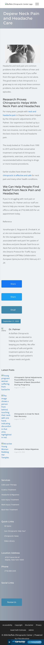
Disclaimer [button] (29, 625)
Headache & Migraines (10, 495)
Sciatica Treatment (8, 490)
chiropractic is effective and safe (17, 175)
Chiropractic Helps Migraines (26, 449)
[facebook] (9, 587)
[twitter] (21, 587)
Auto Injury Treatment (10, 500)
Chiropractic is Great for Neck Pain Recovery (26, 415)
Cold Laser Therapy (9, 485)
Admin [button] (31, 630)
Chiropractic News (11, 536)
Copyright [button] (18, 625)
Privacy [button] (38, 625)
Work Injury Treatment (10, 505)
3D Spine (7, 526)
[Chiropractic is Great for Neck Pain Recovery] (6, 416)
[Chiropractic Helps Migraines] (6, 450)
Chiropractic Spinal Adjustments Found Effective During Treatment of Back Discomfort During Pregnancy (28, 381)
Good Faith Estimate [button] (18, 630)
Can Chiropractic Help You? (15, 531)
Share (13, 284)
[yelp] (14, 587)
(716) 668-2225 (10, 571)
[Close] (9, 642)
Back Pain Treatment (9, 509)
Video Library (9, 541)
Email (12, 310)
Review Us (11, 602)
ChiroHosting (23, 638)
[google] (2, 587)
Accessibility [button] (7, 625)
